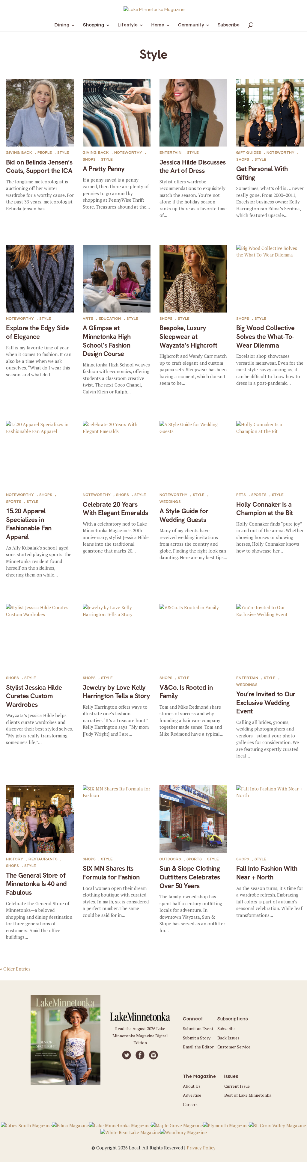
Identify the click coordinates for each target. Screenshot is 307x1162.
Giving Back (19, 153)
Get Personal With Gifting (262, 173)
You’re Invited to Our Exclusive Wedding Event (265, 703)
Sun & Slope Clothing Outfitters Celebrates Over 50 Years (189, 877)
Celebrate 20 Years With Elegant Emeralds (115, 508)
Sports (13, 502)
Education (110, 319)
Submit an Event (198, 1028)
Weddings (170, 502)
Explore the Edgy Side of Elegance (37, 332)
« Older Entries (15, 969)
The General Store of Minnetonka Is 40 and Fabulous (36, 884)
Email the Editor (198, 1047)
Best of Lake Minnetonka (247, 1095)
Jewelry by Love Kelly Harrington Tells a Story (116, 692)
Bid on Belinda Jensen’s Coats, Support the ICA (39, 166)
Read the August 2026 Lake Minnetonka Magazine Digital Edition (140, 1036)
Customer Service (233, 1047)
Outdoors (170, 859)
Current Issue (237, 1086)
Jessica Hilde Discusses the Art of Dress (192, 166)
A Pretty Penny (103, 169)
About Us (192, 1086)
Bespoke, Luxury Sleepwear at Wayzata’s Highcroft (188, 336)
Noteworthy (128, 153)
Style (63, 153)
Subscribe (226, 1028)
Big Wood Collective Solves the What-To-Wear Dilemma (265, 336)
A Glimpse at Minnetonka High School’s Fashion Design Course (107, 341)
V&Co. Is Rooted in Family (186, 692)
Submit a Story (196, 1038)
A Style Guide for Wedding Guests (183, 515)
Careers (190, 1104)
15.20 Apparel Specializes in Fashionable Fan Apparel (29, 524)
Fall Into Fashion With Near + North (266, 873)
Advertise (192, 1095)
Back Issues (228, 1038)
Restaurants (43, 859)
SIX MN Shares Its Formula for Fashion (111, 873)
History (14, 859)
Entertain (170, 153)
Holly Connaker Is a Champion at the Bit (264, 508)
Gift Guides (248, 153)
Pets (241, 495)
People (44, 153)
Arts (88, 319)
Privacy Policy (201, 1148)
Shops (89, 160)
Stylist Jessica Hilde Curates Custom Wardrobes (34, 696)
